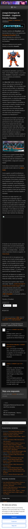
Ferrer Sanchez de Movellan (13, 344)
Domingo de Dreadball (9, 35)
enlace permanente (16, 320)
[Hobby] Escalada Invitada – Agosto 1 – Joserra (14, 490)
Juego (17, 317)
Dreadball (9, 294)
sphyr (21, 318)
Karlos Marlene (6, 451)
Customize (14, 521)
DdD (4, 294)
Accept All (14, 517)
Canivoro (9, 363)
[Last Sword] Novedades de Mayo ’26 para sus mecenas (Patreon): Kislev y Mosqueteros (14, 448)
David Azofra (17, 20)
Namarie (5, 461)
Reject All (14, 525)
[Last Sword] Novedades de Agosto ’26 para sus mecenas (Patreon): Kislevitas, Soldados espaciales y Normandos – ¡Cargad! (14, 444)
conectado (14, 394)
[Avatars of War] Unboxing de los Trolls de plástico (14, 487)
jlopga (4, 471)
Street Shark (5, 254)
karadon (14, 318)
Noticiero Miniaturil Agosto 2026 (19, 451)
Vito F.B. (5, 474)
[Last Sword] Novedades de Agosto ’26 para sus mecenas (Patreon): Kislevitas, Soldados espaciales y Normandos (14, 433)
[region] (14, 515)
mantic (17, 318)
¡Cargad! (5, 501)
